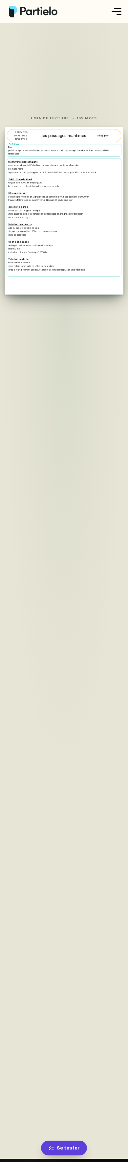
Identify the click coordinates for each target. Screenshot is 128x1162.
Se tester (68, 1148)
